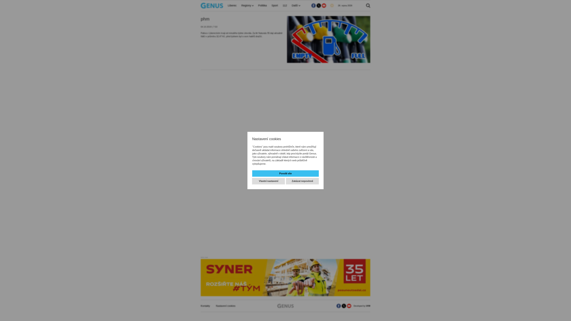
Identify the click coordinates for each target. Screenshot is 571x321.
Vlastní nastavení (268, 181)
